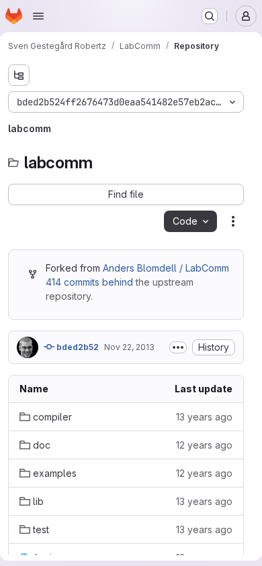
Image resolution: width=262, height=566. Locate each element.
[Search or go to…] (210, 16)
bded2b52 (76, 347)
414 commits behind (89, 282)
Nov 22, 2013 (129, 347)
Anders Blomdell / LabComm (166, 268)
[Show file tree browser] (19, 75)
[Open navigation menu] (38, 16)
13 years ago (204, 416)
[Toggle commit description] (178, 347)
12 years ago (204, 445)
